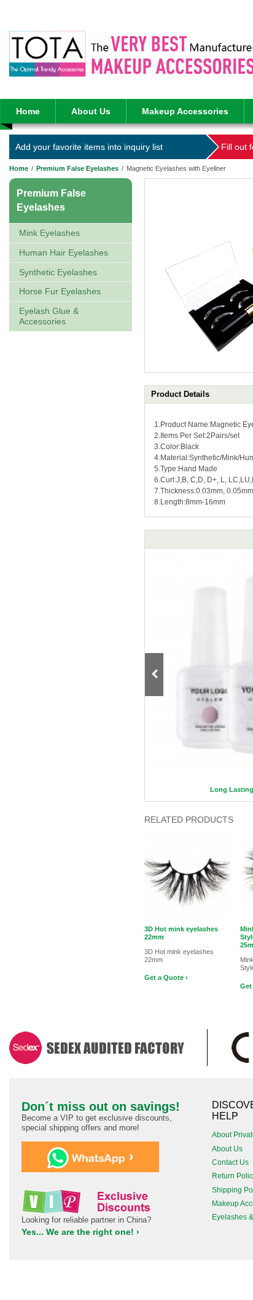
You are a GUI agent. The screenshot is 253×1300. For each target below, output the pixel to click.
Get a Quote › (166, 977)
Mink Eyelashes (49, 233)
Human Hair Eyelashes (63, 252)
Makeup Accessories (185, 111)
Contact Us (230, 1162)
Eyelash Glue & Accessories (49, 316)
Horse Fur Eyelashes (60, 291)
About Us (91, 111)
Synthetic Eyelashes (58, 272)
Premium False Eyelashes (77, 168)
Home (28, 111)
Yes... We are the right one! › (80, 1232)
